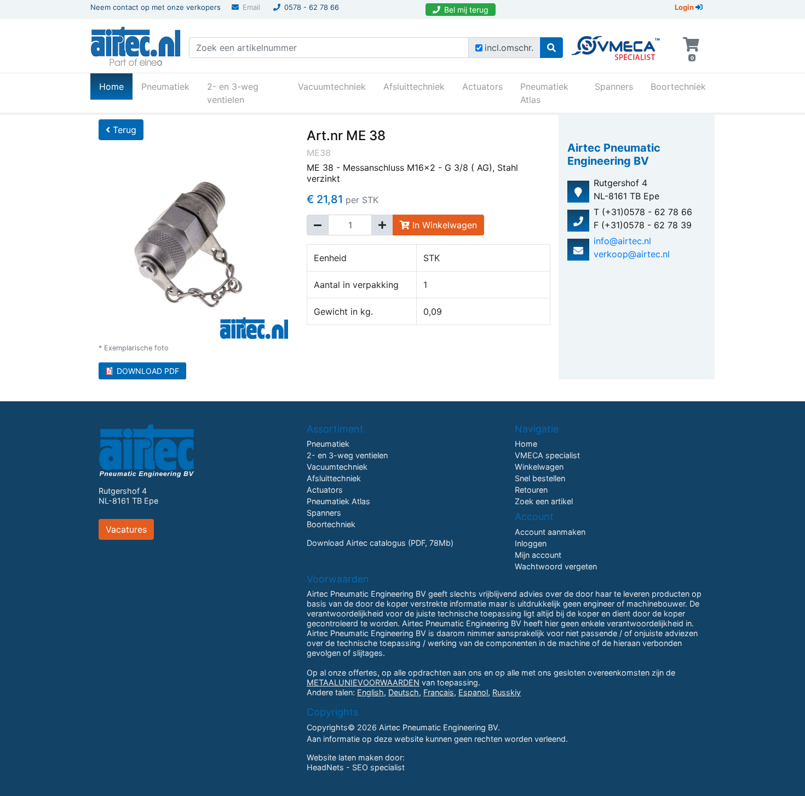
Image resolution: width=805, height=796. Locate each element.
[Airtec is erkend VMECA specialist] (616, 43)
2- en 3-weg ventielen (232, 93)
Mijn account (538, 554)
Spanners (614, 86)
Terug (123, 129)
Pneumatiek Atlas (544, 93)
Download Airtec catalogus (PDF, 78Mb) (380, 542)
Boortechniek (678, 86)
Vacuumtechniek (332, 86)
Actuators (482, 86)
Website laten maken (345, 757)
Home (116, 86)
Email (251, 7)
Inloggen (531, 543)
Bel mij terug (466, 9)
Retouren (531, 489)
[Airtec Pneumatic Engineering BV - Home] (135, 44)
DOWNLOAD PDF (148, 371)
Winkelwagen (539, 466)
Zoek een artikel (544, 501)
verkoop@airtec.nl (632, 254)
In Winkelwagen (443, 225)
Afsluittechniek (414, 86)
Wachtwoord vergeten (556, 566)
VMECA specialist (547, 455)
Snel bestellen (540, 478)
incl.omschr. (509, 47)
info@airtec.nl (622, 240)
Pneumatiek (165, 86)
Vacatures (126, 529)
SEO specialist (378, 767)
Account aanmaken (550, 532)
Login (685, 7)
